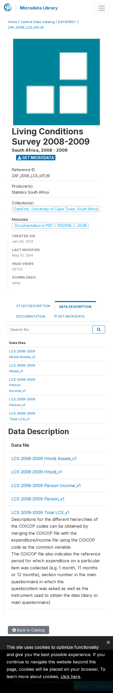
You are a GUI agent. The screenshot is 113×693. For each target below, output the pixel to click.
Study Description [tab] (33, 306)
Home (12, 22)
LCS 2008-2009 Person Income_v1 (46, 485)
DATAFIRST (67, 22)
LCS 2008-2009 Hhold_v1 (36, 471)
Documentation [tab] (30, 316)
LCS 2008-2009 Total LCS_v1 (40, 512)
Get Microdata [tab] (71, 316)
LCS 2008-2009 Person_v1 (37, 498)
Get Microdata (37, 157)
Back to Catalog (30, 630)
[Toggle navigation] (101, 8)
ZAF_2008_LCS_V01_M (26, 27)
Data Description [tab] (75, 307)
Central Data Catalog (38, 22)
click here (70, 676)
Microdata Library (39, 7)
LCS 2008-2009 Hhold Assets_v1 (43, 458)
